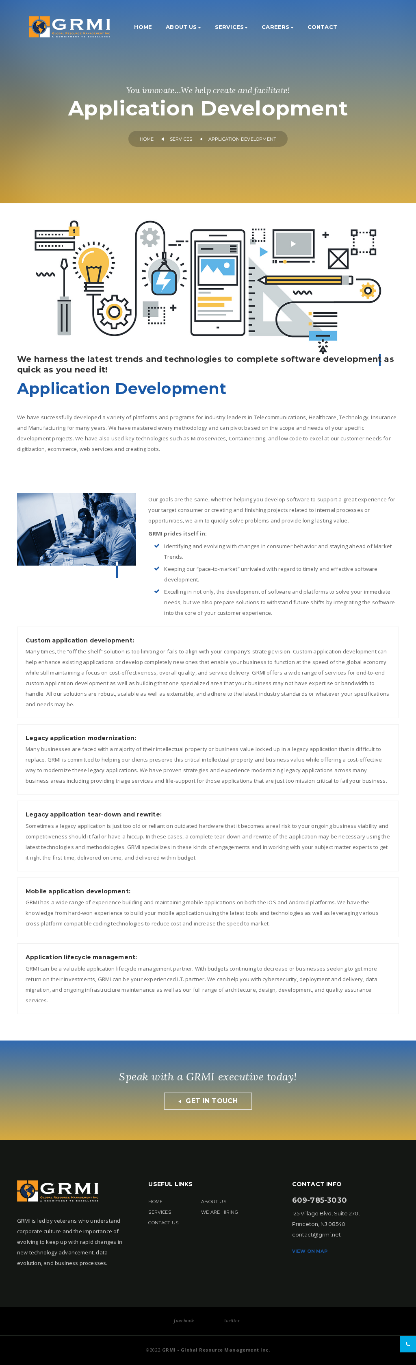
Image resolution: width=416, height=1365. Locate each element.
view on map (309, 1251)
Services (229, 27)
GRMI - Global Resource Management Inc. (215, 1350)
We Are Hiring (219, 1212)
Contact (322, 27)
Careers (275, 27)
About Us (181, 27)
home (147, 139)
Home (143, 27)
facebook (184, 1320)
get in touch (211, 1101)
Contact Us (163, 1223)
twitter (232, 1320)
